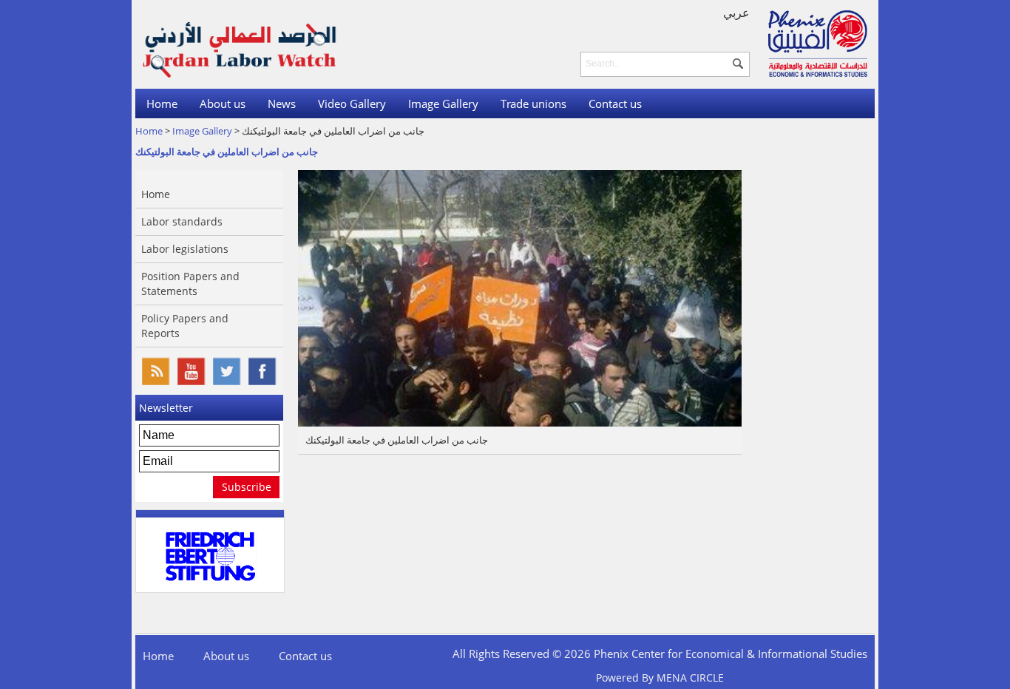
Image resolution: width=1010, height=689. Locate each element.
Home (161, 103)
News (282, 103)
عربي (736, 12)
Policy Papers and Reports (184, 325)
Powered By (660, 678)
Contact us (615, 103)
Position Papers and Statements (190, 283)
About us (222, 103)
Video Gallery (352, 103)
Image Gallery (443, 103)
